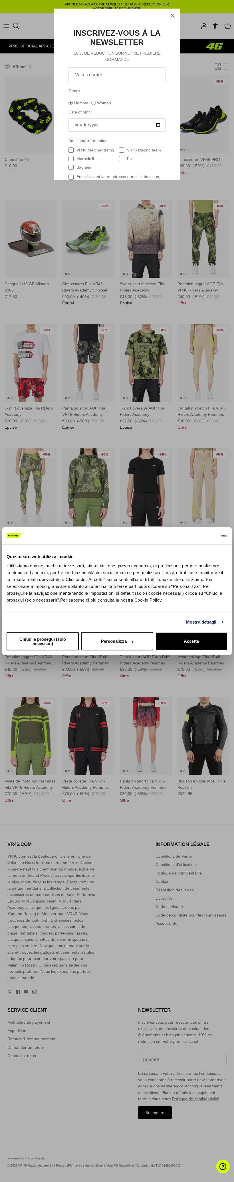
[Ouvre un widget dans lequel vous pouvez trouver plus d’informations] (212, 1172)
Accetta (191, 641)
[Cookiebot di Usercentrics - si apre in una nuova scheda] (202, 536)
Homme (81, 103)
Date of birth (79, 112)
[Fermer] (172, 15)
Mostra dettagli (201, 622)
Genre (74, 90)
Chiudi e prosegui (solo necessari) (42, 641)
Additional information (88, 140)
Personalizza (114, 641)
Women (104, 103)
